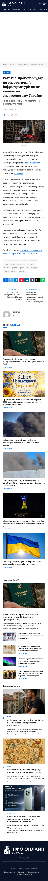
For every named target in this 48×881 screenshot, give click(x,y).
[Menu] (44, 3)
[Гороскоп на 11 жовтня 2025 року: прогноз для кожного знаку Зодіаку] (24, 751)
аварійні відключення (12, 261)
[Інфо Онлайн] (14, 3)
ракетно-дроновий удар (29, 268)
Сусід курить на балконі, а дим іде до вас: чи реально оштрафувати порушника (25, 723)
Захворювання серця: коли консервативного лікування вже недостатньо (31, 635)
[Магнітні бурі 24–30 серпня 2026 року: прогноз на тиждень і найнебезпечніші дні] (9, 661)
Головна (6, 9)
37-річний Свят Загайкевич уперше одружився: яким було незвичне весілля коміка (30, 648)
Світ (24, 9)
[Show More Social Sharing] (16, 114)
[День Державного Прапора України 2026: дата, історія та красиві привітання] (24, 546)
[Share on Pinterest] (11, 114)
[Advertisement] (24, 37)
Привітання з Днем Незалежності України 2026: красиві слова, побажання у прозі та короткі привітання (22, 402)
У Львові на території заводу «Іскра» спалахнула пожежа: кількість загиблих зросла (21, 442)
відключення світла (29, 261)
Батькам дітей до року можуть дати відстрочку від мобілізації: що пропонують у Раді (23, 361)
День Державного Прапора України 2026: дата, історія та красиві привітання (22, 562)
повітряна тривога (11, 268)
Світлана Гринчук (32, 162)
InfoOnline (18, 173)
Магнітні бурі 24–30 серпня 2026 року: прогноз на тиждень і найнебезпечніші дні (31, 661)
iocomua (16, 312)
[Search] (40, 3)
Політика (33, 9)
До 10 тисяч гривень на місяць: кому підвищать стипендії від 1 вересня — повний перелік (30, 673)
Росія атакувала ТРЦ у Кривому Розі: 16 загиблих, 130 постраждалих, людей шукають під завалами (24, 483)
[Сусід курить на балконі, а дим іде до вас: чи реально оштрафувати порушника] (24, 701)
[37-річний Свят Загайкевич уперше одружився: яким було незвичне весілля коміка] (9, 649)
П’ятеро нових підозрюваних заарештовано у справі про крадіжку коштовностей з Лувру (34, 297)
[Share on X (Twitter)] (8, 114)
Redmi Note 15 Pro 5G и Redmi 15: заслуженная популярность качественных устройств (23, 819)
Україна (16, 9)
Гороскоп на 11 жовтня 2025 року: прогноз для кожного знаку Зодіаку (24, 771)
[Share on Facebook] (4, 114)
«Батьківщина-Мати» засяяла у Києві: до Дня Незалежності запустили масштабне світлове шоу (23, 523)
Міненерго (31, 264)
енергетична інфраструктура (14, 264)
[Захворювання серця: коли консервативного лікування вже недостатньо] (9, 636)
